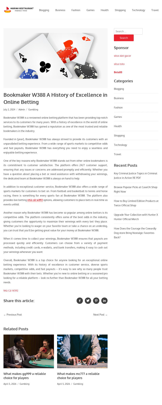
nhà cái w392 (35, 200)
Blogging (44, 10)
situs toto (119, 64)
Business (60, 10)
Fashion (76, 10)
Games (90, 10)
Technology (138, 10)
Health (105, 10)
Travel (155, 10)
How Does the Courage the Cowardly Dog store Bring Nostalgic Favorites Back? (135, 233)
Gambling (33, 109)
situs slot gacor (122, 55)
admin (22, 109)
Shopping (120, 10)
